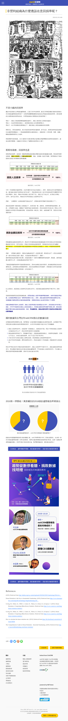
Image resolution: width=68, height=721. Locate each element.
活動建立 (25, 666)
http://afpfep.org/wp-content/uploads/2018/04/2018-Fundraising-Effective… (40, 595)
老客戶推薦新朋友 (11, 676)
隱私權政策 (9, 668)
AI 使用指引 (9, 683)
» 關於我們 (43, 693)
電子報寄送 (26, 661)
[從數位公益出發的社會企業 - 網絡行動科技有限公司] (45, 699)
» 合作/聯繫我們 (44, 695)
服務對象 (8, 661)
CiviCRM (51, 659)
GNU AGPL (45, 665)
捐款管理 (25, 664)
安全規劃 (8, 673)
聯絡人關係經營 (27, 659)
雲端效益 (8, 680)
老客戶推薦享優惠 (57, 647)
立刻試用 (43, 647)
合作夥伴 (8, 678)
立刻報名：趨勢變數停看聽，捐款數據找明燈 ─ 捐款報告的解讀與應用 (34, 449)
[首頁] (34, 2)
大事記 (8, 664)
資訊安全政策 (9, 671)
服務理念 (8, 659)
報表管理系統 (26, 671)
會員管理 (25, 668)
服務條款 (8, 666)
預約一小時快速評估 (49, 715)
